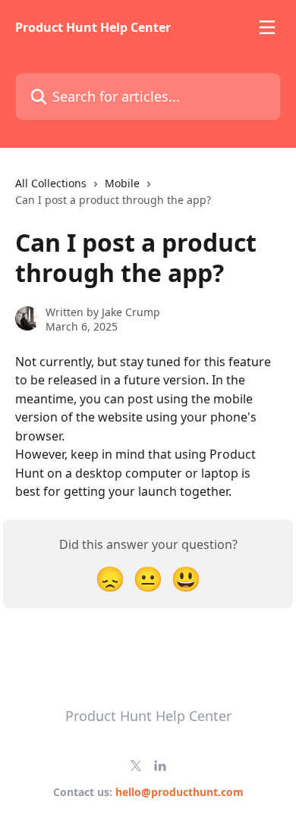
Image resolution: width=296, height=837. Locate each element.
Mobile (122, 183)
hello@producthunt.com (179, 792)
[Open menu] (267, 27)
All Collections (51, 183)
